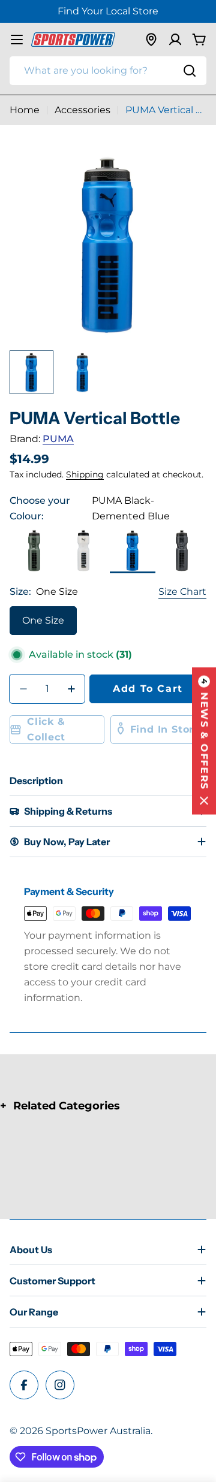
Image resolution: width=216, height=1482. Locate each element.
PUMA (58, 438)
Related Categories (66, 1105)
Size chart (182, 591)
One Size (43, 620)
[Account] (175, 39)
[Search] (189, 70)
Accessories (82, 110)
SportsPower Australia (98, 1430)
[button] (204, 741)
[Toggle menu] (17, 39)
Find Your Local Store (108, 11)
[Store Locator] (151, 39)
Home (25, 110)
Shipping (85, 474)
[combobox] (108, 70)
